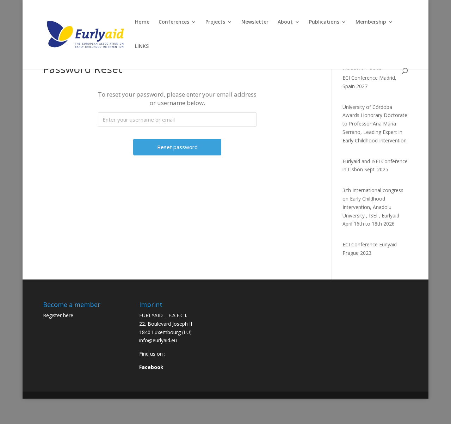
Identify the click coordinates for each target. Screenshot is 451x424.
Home (142, 22)
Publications (324, 22)
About (285, 22)
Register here (58, 315)
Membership (371, 22)
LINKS (142, 46)
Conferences (174, 22)
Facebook (151, 367)
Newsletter (254, 22)
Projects (215, 22)
